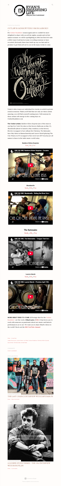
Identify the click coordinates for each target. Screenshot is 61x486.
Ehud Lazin (13, 340)
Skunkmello (10, 342)
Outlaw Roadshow (16, 33)
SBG (37, 320)
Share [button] (9, 338)
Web (26, 145)
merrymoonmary (35, 481)
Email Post (13, 338)
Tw (34, 145)
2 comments (14, 468)
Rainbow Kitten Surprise (43, 340)
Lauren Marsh (20, 340)
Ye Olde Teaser (24, 342)
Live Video (26, 340)
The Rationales (17, 342)
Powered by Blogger (31, 478)
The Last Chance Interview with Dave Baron (30, 396)
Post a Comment (12, 350)
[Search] (52, 4)
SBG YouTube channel (32, 327)
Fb (31, 145)
